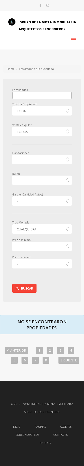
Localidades (20, 90)
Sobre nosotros (27, 435)
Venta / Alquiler (22, 125)
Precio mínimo (21, 240)
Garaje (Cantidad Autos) (27, 194)
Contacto (60, 435)
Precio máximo (21, 257)
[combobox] (42, 95)
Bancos (45, 443)
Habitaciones (20, 153)
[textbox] (15, 95)
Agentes (65, 427)
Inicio (17, 427)
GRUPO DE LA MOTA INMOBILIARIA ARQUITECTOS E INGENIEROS (47, 25)
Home (11, 69)
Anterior (18, 350)
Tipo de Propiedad (24, 104)
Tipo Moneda (20, 222)
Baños (16, 174)
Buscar (27, 288)
